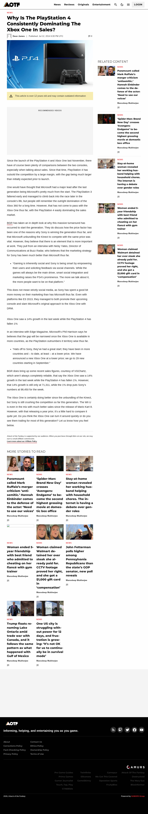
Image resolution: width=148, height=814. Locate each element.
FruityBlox (111, 784)
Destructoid (138, 776)
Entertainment (101, 4)
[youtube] (142, 730)
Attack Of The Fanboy (133, 772)
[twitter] (127, 730)
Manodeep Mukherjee (17, 516)
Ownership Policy (39, 750)
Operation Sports (108, 780)
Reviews (69, 4)
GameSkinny (84, 780)
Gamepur (112, 772)
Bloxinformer (138, 784)
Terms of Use (37, 754)
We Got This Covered (106, 776)
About (6, 742)
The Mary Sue (137, 780)
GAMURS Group (138, 796)
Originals (83, 4)
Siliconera (86, 776)
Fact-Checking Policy (14, 750)
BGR (10, 223)
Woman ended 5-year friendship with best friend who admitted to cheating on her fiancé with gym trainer (20, 559)
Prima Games (66, 776)
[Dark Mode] (122, 5)
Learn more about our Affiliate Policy (22, 441)
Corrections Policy (12, 746)
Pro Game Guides (63, 772)
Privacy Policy (10, 754)
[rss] (113, 730)
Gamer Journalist (64, 780)
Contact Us (36, 742)
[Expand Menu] (128, 5)
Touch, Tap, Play (64, 784)
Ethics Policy (37, 746)
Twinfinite (85, 772)
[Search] (116, 5)
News (57, 4)
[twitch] (120, 730)
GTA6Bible (67, 788)
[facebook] (134, 730)
